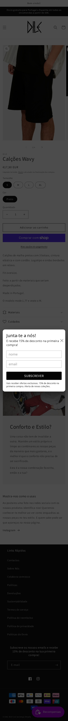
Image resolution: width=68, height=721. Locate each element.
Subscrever (34, 376)
